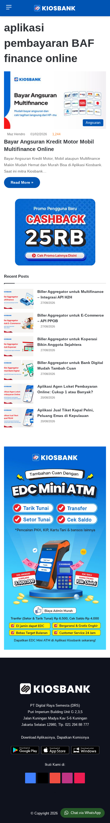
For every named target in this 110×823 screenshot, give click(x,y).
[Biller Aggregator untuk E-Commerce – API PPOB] (18, 323)
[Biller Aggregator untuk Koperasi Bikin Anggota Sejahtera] (18, 346)
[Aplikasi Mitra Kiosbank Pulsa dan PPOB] (25, 753)
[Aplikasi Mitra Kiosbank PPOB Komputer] (85, 753)
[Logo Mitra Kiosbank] (55, 8)
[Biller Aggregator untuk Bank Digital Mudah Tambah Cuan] (18, 370)
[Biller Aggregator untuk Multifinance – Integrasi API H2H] (18, 299)
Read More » (22, 182)
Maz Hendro (17, 134)
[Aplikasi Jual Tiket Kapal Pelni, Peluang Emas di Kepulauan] (18, 417)
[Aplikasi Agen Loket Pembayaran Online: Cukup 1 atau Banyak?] (18, 394)
